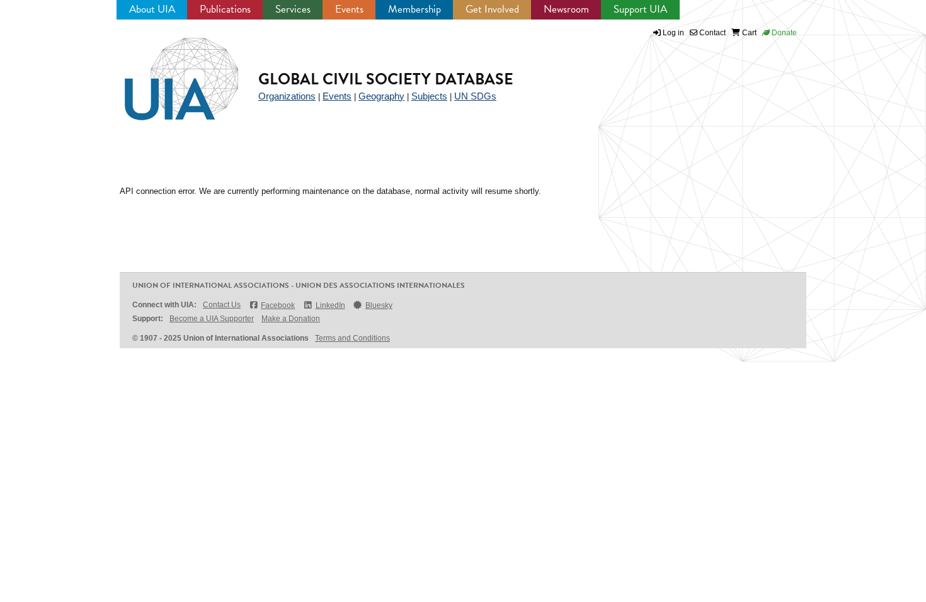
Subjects (429, 96)
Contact (711, 32)
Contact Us (222, 304)
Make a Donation (290, 318)
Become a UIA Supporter (211, 318)
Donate (783, 32)
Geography (381, 96)
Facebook (278, 305)
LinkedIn (330, 305)
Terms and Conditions (352, 338)
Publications (225, 9)
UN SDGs (475, 96)
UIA (167, 71)
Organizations (287, 96)
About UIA (152, 9)
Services (293, 9)
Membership (414, 9)
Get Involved (492, 9)
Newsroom (566, 9)
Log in (673, 32)
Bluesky (378, 305)
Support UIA (640, 9)
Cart (748, 32)
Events (349, 9)
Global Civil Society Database (385, 79)
